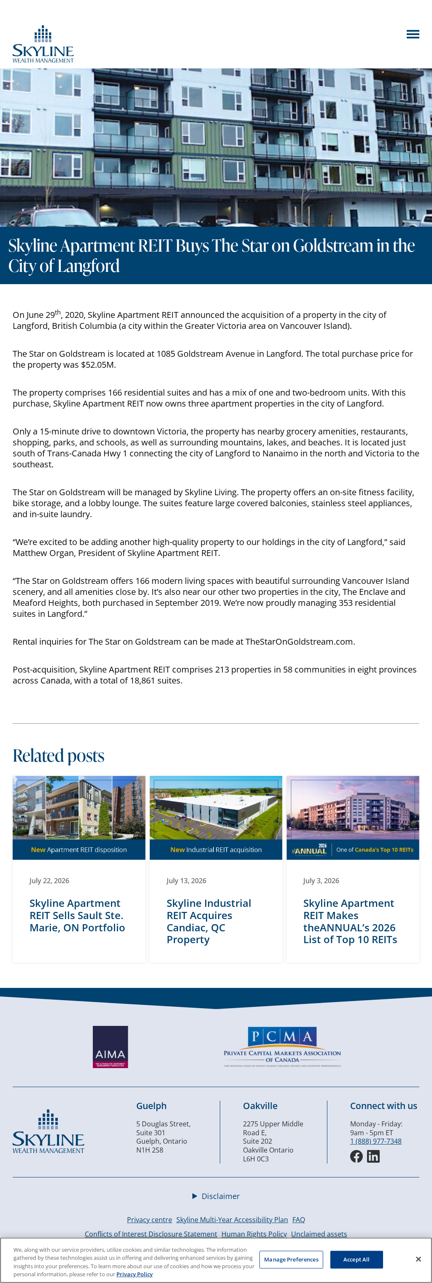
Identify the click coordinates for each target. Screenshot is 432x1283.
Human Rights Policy (254, 1234)
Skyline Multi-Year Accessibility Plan (232, 1219)
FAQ (298, 1219)
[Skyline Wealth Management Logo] (43, 60)
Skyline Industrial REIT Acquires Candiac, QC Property (209, 921)
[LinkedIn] (373, 1156)
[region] (216, 1260)
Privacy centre (149, 1219)
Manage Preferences (291, 1259)
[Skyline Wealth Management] (48, 1150)
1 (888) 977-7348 (376, 1141)
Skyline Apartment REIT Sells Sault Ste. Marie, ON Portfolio (77, 915)
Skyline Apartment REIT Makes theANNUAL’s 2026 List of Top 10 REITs (350, 921)
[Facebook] (356, 1156)
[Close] (418, 1259)
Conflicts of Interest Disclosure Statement (151, 1234)
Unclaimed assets (319, 1234)
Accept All (356, 1259)
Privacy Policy (134, 1274)
